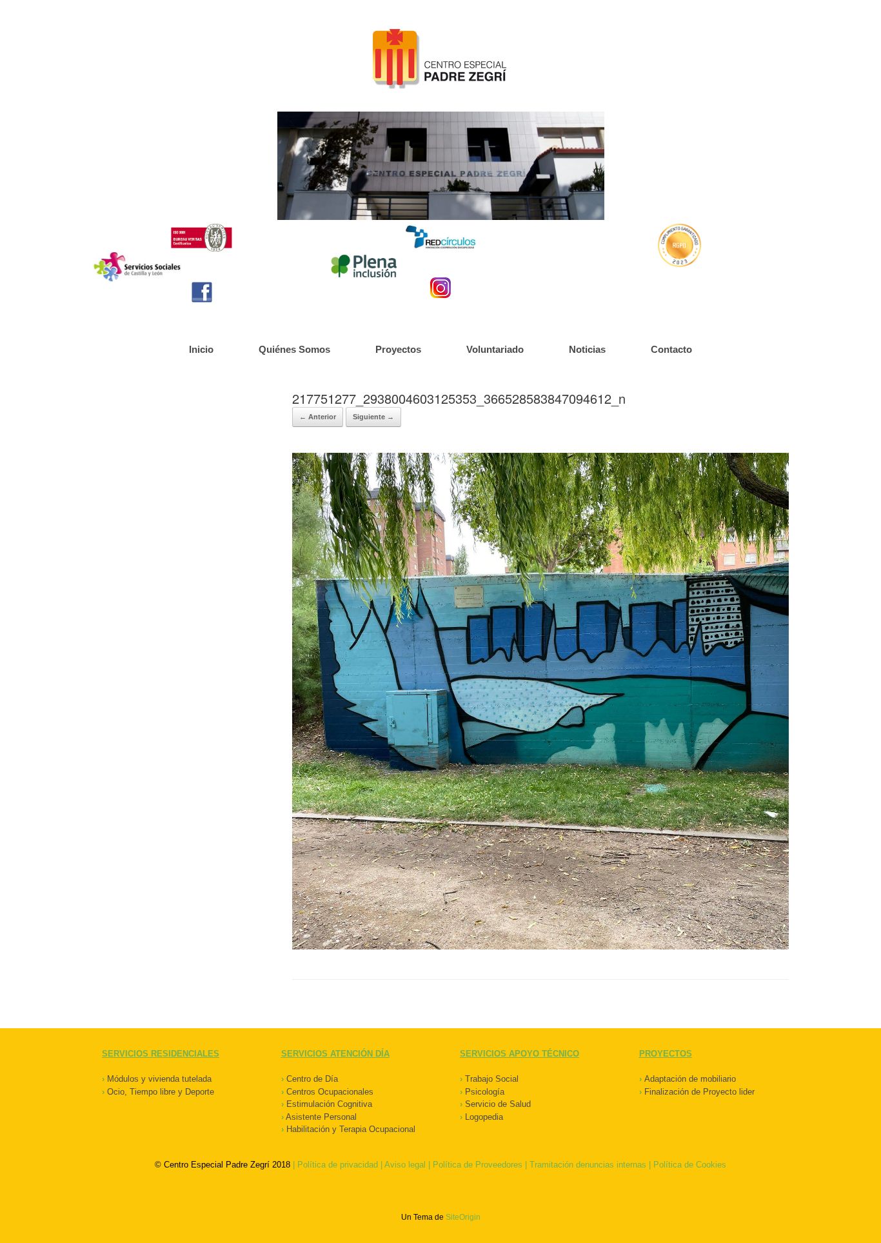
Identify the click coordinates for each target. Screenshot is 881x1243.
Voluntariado (495, 349)
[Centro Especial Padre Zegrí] (440, 60)
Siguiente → (373, 417)
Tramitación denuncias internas (588, 1164)
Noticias (587, 349)
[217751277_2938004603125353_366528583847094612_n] (540, 946)
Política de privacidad (337, 1164)
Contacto (671, 349)
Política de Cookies (689, 1164)
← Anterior (317, 417)
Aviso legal (405, 1164)
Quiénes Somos (294, 349)
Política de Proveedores (477, 1164)
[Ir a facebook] (202, 292)
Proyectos (398, 349)
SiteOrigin (463, 1217)
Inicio (201, 349)
